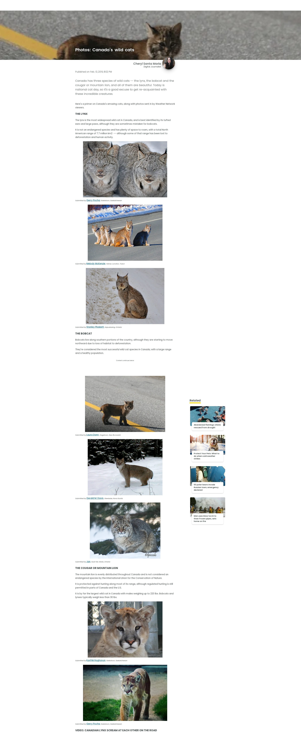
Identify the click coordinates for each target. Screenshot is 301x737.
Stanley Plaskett (95, 327)
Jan (88, 561)
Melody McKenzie (95, 263)
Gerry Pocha (93, 200)
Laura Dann (92, 434)
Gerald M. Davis (94, 498)
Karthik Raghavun (95, 660)
